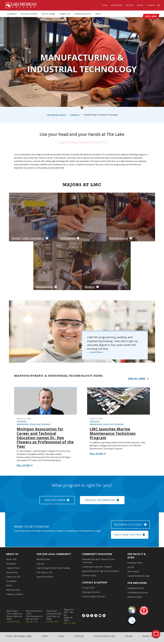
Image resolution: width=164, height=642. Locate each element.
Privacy (61, 636)
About (98, 14)
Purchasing (78, 636)
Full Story (23, 465)
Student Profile (116, 5)
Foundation (11, 581)
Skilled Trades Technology (28, 238)
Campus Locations (14, 594)
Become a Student (29, 14)
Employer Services (135, 588)
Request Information (100, 500)
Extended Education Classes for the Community (98, 561)
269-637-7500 (52, 621)
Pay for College (48, 14)
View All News (136, 378)
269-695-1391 (31, 621)
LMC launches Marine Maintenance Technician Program (113, 433)
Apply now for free (127, 534)
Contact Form (88, 587)
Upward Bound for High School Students (100, 571)
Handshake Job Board (137, 592)
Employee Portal (134, 562)
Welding (90, 287)
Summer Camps (89, 575)
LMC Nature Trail (44, 572)
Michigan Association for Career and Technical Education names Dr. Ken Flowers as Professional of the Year (45, 438)
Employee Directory (91, 592)
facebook (88, 615)
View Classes (133, 571)
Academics (12, 14)
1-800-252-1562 (13, 621)
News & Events (13, 589)
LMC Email (129, 5)
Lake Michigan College (56, 114)
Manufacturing (118, 238)
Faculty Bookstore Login (138, 575)
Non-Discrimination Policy (104, 636)
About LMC (11, 559)
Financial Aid (11, 572)
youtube (100, 615)
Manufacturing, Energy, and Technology (33, 424)
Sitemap (128, 636)
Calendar (140, 5)
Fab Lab (40, 563)
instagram (96, 615)
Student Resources (83, 14)
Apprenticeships (134, 596)
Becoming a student (128, 524)
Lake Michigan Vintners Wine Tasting (53, 568)
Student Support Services (93, 596)
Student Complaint (150, 636)
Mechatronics (44, 287)
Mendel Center (43, 559)
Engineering (67, 238)
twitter (92, 615)
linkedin (104, 615)
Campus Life (64, 14)
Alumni (9, 585)
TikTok (84, 615)
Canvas (104, 5)
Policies (45, 636)
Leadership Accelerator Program (97, 566)
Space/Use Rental (45, 576)
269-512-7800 (69, 623)
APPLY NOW (151, 16)
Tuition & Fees (12, 568)
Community (21, 421)
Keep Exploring (55, 500)
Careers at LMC (13, 576)
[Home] (21, 5)
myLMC (130, 567)
